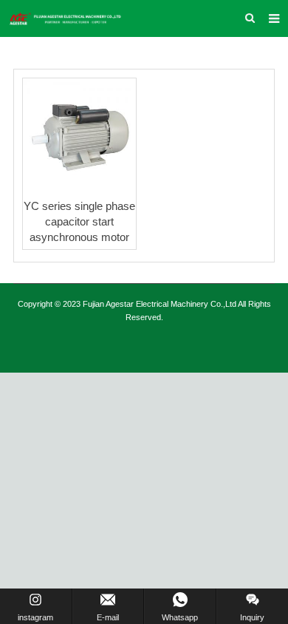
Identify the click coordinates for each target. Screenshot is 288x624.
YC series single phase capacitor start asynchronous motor (79, 221)
